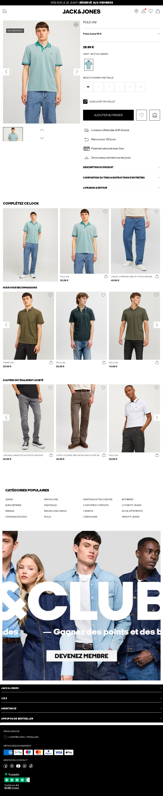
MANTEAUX (50, 505)
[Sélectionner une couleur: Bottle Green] (88, 65)
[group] (28, 332)
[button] (88, 87)
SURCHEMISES (13, 505)
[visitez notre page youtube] (18, 767)
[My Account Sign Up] (81, 605)
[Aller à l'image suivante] (41, 138)
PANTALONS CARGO (55, 511)
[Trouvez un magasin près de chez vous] (136, 12)
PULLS (47, 516)
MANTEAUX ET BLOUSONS (97, 499)
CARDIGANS (90, 516)
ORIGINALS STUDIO (16, 516)
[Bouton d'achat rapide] (106, 277)
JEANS (9, 499)
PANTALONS (51, 499)
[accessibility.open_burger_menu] (4, 11)
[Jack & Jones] (81, 13)
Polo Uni (90, 22)
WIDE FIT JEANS (130, 516)
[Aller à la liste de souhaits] (151, 12)
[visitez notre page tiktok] (31, 767)
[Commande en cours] (158, 11)
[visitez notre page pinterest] (25, 767)
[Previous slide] (6, 325)
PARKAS (9, 511)
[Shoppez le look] (76, 25)
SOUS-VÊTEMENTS (132, 511)
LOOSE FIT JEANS (131, 505)
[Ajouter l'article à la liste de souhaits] (141, 115)
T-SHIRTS (88, 511)
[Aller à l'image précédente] (41, 130)
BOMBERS (127, 499)
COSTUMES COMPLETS (96, 505)
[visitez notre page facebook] (6, 767)
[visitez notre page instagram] (12, 767)
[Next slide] (157, 325)
